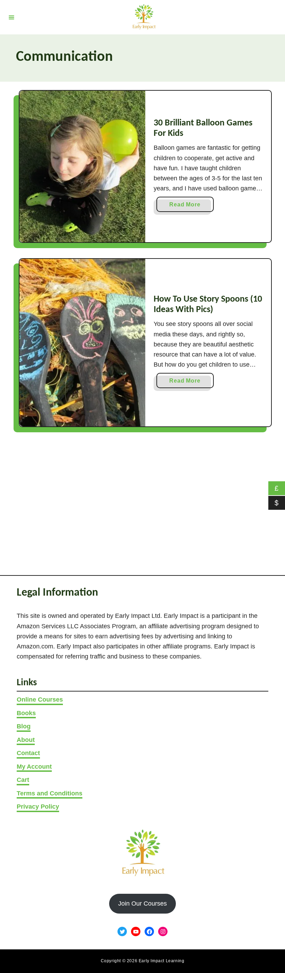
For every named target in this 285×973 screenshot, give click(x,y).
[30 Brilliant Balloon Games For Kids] (82, 166)
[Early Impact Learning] (143, 17)
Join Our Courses (142, 903)
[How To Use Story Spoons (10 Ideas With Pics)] (82, 343)
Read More (187, 206)
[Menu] (11, 17)
